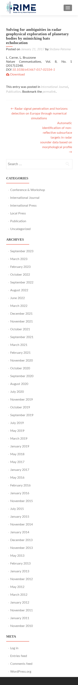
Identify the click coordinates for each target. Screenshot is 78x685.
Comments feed (21, 663)
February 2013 (20, 563)
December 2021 (21, 313)
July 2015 (17, 508)
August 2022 (19, 290)
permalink (49, 91)
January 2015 (19, 516)
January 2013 (19, 571)
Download (17, 74)
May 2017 (17, 462)
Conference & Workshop (27, 190)
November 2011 (21, 610)
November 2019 (21, 399)
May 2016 (17, 477)
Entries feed (18, 656)
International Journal (54, 86)
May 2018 (17, 454)
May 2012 (17, 587)
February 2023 (20, 266)
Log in (14, 648)
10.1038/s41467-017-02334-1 (33, 69)
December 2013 (21, 540)
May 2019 (17, 430)
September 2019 (21, 415)
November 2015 (21, 501)
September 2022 (21, 282)
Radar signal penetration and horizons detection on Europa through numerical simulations (39, 113)
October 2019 (20, 407)
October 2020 (20, 368)
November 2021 (21, 321)
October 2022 (20, 274)
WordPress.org (20, 671)
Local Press (18, 213)
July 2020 (17, 391)
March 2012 (18, 594)
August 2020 (19, 384)
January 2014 (19, 532)
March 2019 (18, 438)
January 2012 (19, 602)
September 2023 (21, 251)
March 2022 (18, 305)
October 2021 (20, 329)
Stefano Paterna (60, 49)
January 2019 (19, 446)
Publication (13, 91)
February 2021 (20, 352)
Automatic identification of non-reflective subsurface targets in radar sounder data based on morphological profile (56, 138)
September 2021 (21, 337)
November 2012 (21, 579)
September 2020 (21, 376)
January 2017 (19, 469)
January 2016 (19, 493)
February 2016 (20, 485)
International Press (23, 205)
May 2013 (17, 555)
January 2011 (19, 618)
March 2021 (18, 345)
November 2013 (21, 547)
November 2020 (21, 360)
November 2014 (21, 524)
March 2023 (18, 259)
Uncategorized (20, 229)
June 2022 (17, 298)
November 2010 (21, 626)
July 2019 (17, 423)
